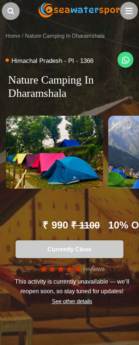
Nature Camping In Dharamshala (65, 36)
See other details (72, 301)
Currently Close (67, 249)
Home (13, 36)
